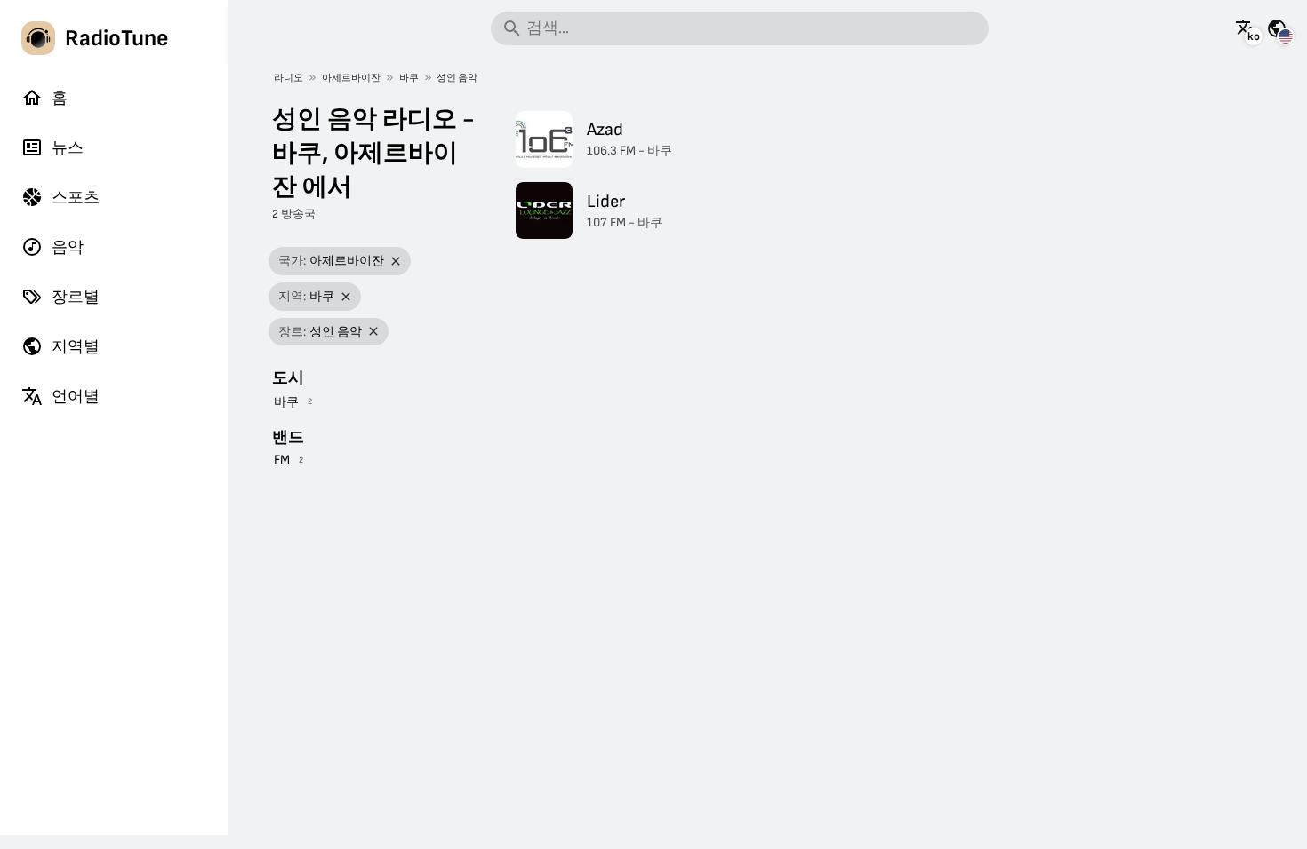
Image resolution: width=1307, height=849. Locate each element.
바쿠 (409, 77)
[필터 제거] (396, 261)
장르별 (76, 297)
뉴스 (68, 148)
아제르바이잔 (351, 77)
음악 (68, 247)
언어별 (76, 396)
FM (282, 459)
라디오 (288, 77)
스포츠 (76, 197)
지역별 (76, 346)
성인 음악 (457, 77)
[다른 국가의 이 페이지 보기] (1276, 28)
